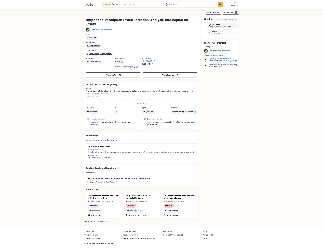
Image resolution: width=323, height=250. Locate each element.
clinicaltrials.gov (102, 221)
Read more (142, 103)
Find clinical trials (91, 235)
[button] (94, 46)
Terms (205, 238)
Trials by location (92, 238)
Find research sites (132, 235)
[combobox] (139, 4)
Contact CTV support (173, 235)
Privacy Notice (209, 235)
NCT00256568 (148, 61)
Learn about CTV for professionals (139, 238)
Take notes (111, 75)
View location (168, 75)
